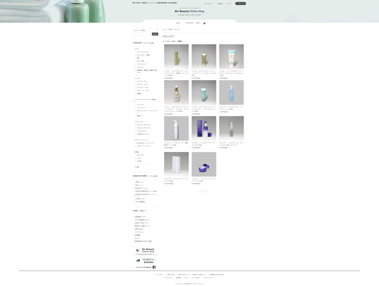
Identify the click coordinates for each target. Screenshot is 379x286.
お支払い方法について (142, 223)
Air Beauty (187, 283)
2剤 (138, 58)
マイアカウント (208, 3)
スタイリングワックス (144, 128)
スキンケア (177, 29)
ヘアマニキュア (142, 64)
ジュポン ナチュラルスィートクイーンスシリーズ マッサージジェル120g (204, 73)
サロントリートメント (142, 140)
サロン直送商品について (142, 220)
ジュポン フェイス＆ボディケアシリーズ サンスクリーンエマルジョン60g (231, 73)
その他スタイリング (143, 134)
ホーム (164, 29)
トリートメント (142, 107)
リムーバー (140, 67)
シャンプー (140, 104)
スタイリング (139, 122)
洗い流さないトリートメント (146, 143)
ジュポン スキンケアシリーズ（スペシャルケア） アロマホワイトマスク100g (203, 109)
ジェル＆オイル (142, 131)
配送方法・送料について (142, 226)
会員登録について (140, 217)
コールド (137, 78)
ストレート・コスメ (143, 90)
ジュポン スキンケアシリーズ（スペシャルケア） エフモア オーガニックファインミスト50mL (176, 109)
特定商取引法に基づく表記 (217, 274)
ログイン (229, 3)
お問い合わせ (139, 229)
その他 (139, 161)
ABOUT (198, 23)
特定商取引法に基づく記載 (143, 241)
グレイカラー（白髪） (144, 55)
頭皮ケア (139, 116)
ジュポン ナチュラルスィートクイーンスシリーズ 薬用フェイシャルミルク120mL (176, 73)
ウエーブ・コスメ (142, 84)
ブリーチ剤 (140, 61)
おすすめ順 (166, 41)
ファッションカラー (143, 52)
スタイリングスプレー (144, 125)
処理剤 (139, 93)
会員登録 (220, 3)
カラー (137, 49)
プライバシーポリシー (209, 277)
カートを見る (196, 277)
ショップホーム (159, 274)
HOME (178, 23)
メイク (139, 158)
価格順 (174, 41)
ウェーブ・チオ (142, 81)
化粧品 (170, 29)
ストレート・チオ (142, 87)
